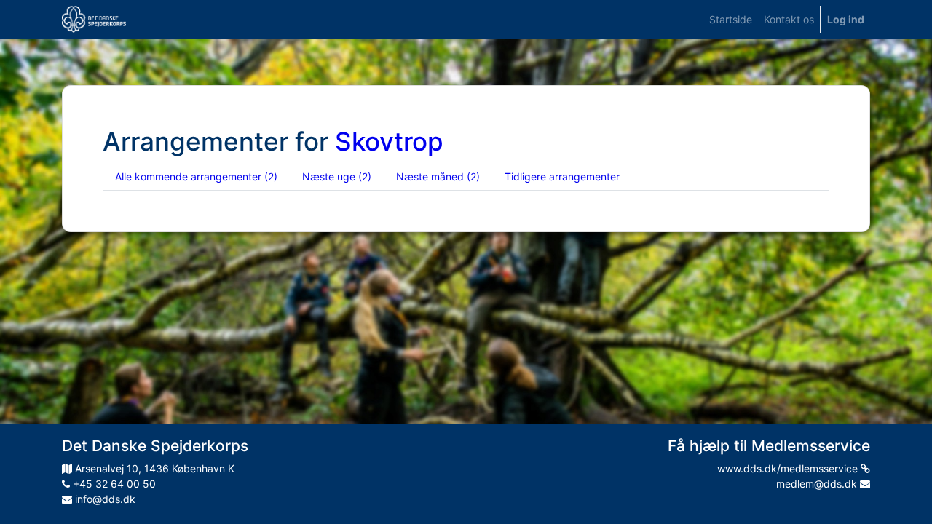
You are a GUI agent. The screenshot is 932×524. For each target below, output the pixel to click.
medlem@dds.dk (818, 483)
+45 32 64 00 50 (113, 483)
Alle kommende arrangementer (196, 176)
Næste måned (438, 176)
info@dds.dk (103, 499)
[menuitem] (730, 19)
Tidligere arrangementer (562, 176)
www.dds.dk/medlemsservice (789, 468)
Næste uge (336, 176)
